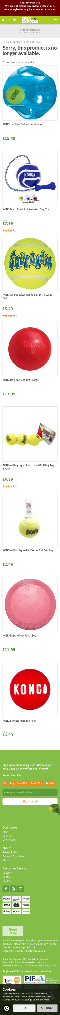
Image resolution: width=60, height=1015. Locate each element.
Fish (40, 783)
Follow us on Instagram (20, 888)
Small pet (22, 783)
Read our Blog (13, 888)
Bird (33, 783)
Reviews (7, 836)
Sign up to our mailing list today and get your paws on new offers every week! (27, 766)
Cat (5, 783)
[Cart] (55, 19)
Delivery (7, 872)
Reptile (50, 783)
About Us (7, 860)
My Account (8, 840)
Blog (5, 832)
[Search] (9, 19)
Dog (12, 783)
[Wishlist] (15, 20)
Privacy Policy (10, 852)
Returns (7, 880)
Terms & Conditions (13, 856)
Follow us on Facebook (5, 888)
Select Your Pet (11, 775)
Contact (7, 876)
